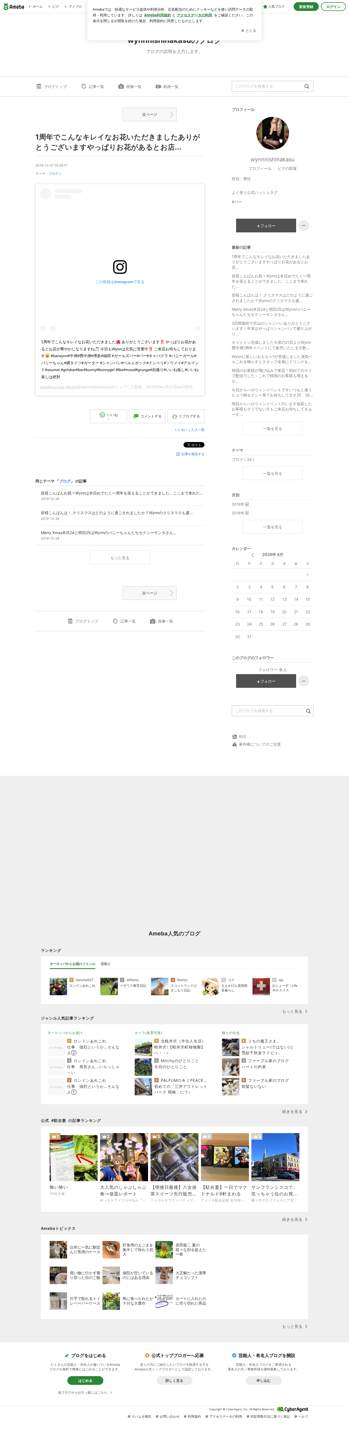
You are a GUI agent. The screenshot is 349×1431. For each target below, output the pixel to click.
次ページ (149, 114)
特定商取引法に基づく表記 (270, 1416)
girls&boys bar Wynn (58, 387)
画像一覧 (134, 86)
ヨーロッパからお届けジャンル (72, 964)
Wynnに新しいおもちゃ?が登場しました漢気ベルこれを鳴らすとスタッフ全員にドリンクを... (272, 359)
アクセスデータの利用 (225, 1416)
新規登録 (306, 6)
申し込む (264, 1380)
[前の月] (252, 555)
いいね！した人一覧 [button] (189, 430)
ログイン (333, 6)
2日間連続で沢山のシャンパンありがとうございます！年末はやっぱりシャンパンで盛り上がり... (272, 328)
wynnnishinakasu (273, 159)
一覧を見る (272, 428)
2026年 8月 (272, 554)
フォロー (268, 225)
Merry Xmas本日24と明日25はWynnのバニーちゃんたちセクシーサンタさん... (271, 312)
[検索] (307, 86)
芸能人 (106, 964)
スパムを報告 (141, 1416)
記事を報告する (193, 454)
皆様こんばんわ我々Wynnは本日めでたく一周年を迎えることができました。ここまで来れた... (271, 281)
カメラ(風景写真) (148, 1033)
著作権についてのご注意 (260, 744)
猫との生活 (231, 1033)
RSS (242, 736)
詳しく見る (174, 1380)
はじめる (85, 1380)
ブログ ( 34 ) (243, 459)
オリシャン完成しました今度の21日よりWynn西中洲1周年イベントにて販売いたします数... (271, 345)
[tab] (72, 964)
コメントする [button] (151, 416)
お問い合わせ (169, 1416)
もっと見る (120, 557)
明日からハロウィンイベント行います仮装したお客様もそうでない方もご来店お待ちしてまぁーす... (272, 409)
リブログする (189, 416)
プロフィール (260, 168)
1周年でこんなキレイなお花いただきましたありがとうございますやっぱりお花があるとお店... (271, 261)
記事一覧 (96, 86)
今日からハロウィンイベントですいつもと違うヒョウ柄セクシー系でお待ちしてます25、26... (272, 392)
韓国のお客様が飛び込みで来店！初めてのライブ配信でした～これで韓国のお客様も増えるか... (272, 375)
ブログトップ (55, 86)
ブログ (53, 173)
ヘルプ (303, 1416)
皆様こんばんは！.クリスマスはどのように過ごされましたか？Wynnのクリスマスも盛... (272, 298)
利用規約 (194, 1416)
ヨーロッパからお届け (65, 1033)
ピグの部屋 (287, 168)
